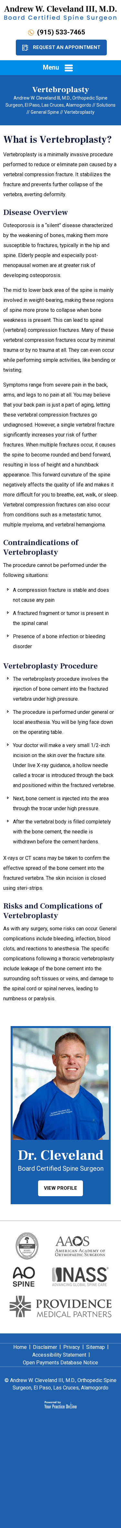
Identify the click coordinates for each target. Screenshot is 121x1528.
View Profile (60, 1188)
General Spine (45, 112)
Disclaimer (45, 1347)
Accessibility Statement (59, 1355)
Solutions (106, 105)
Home (20, 1347)
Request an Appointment (66, 47)
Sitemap (95, 1347)
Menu (51, 67)
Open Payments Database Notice (60, 1363)
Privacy (71, 1347)
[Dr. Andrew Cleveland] (60, 13)
